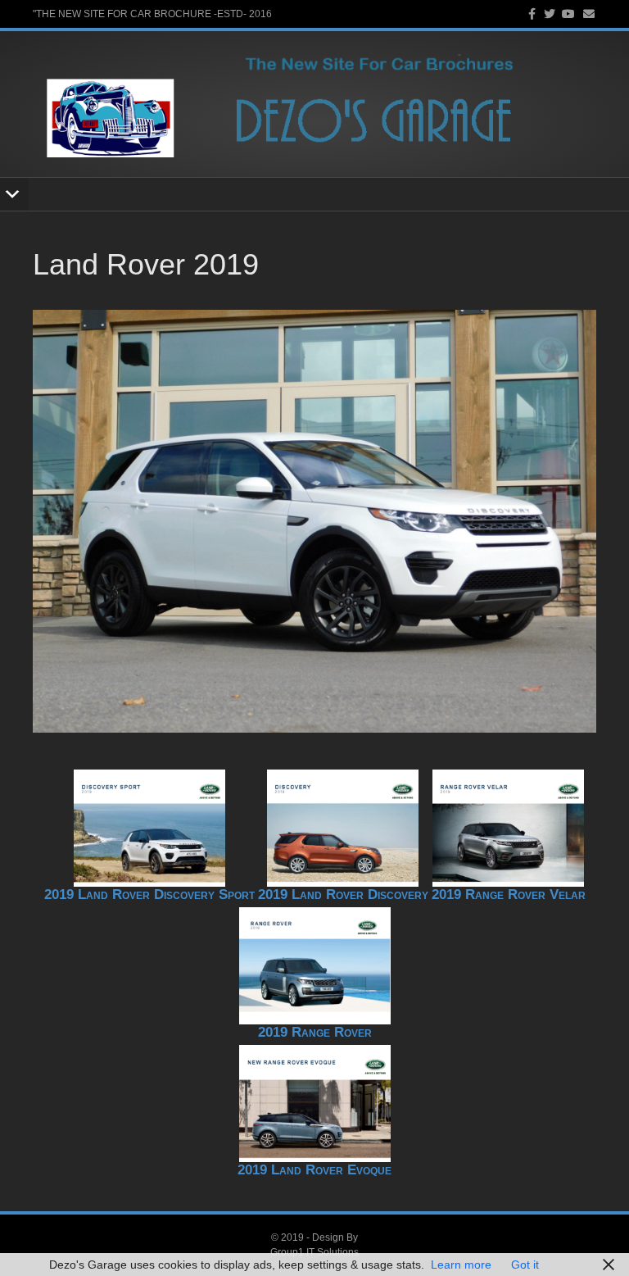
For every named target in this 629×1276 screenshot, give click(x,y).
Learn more (461, 1264)
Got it (525, 1264)
